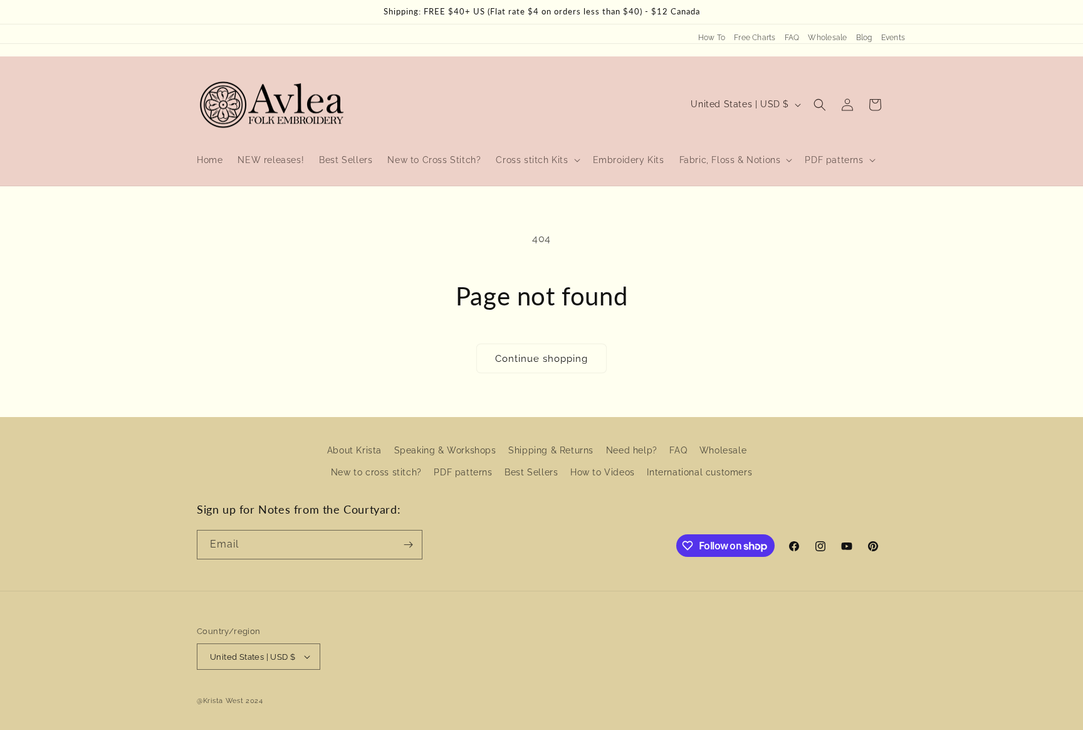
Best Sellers (531, 472)
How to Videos (602, 472)
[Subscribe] (408, 544)
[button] (536, 160)
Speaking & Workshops (445, 450)
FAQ (792, 37)
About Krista (354, 450)
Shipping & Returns (551, 450)
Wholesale (827, 37)
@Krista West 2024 (230, 701)
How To (711, 37)
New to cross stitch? (376, 472)
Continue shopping (541, 358)
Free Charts (755, 37)
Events (893, 37)
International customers (699, 472)
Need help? (631, 450)
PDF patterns (463, 472)
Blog (864, 37)
